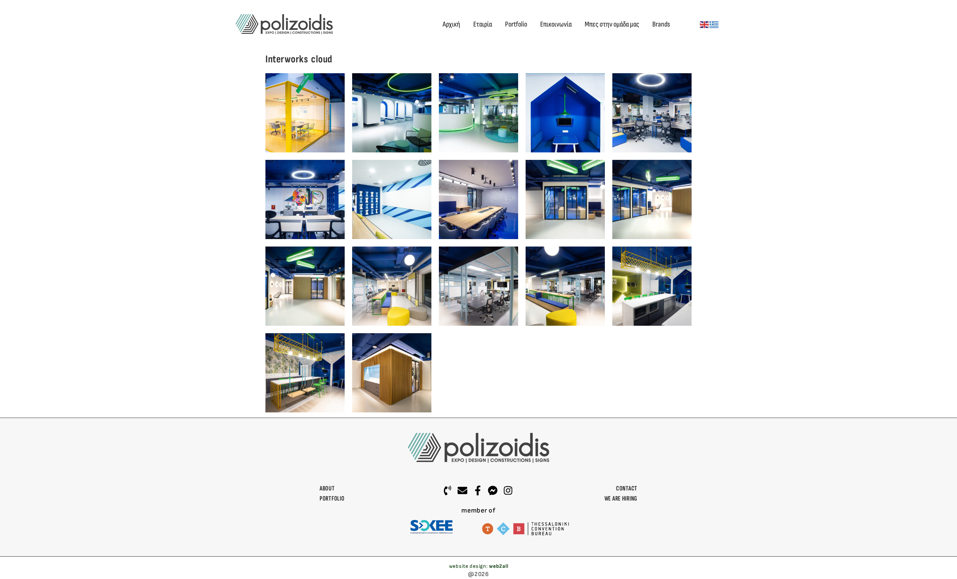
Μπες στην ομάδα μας (612, 24)
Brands (661, 24)
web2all (498, 566)
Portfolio (516, 24)
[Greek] (714, 24)
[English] (705, 24)
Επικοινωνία (556, 24)
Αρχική (451, 24)
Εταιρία (482, 24)
